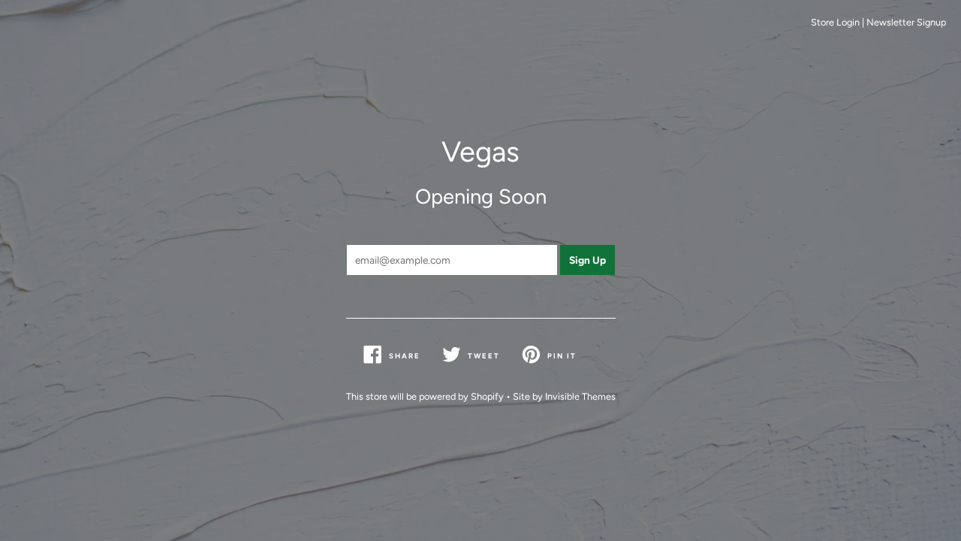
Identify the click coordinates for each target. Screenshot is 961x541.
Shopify (487, 396)
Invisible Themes (580, 396)
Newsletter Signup (906, 22)
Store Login (835, 22)
